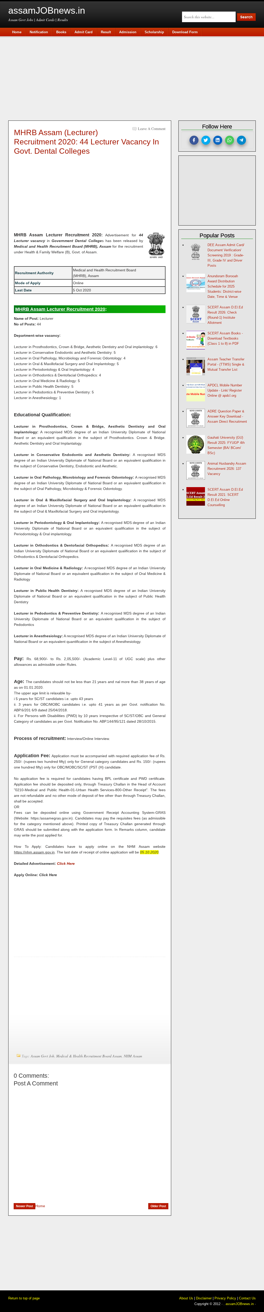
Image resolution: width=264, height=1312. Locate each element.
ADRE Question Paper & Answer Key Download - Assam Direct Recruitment (227, 416)
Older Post (158, 1206)
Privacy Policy (225, 1298)
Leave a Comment (152, 128)
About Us (186, 1298)
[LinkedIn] (217, 140)
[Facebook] (194, 140)
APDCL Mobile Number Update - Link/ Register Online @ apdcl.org (225, 390)
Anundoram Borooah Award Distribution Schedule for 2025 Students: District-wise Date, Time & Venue (224, 286)
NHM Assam (133, 1056)
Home (40, 1206)
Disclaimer (204, 1298)
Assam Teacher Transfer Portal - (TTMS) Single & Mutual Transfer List (226, 364)
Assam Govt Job (42, 1056)
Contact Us (247, 1298)
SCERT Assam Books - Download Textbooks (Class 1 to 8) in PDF (225, 338)
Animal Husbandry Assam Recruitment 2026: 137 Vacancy (227, 469)
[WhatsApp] (229, 140)
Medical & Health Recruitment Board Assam (89, 1056)
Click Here (66, 863)
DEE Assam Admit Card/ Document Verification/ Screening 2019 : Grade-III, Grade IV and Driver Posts (226, 255)
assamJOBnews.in (46, 10)
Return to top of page (24, 1298)
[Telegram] (241, 140)
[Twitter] (205, 140)
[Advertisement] (134, 77)
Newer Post (24, 1206)
